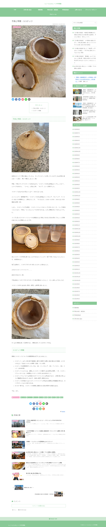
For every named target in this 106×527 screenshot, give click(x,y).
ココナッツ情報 (37, 110)
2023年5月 (77, 210)
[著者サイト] (34, 409)
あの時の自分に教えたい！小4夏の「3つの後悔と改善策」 (85, 67)
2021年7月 (77, 291)
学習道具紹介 (77, 315)
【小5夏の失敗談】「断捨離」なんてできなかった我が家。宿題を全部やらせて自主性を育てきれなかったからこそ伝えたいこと (85, 59)
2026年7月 (77, 133)
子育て (54, 397)
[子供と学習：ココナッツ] (19, 99)
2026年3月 (77, 144)
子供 (50, 397)
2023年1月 (77, 225)
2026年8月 (77, 129)
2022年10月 (77, 236)
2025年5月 (77, 169)
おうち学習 (23, 397)
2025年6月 (77, 166)
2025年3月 (77, 177)
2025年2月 (77, 181)
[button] (95, 22)
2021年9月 (77, 284)
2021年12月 (77, 273)
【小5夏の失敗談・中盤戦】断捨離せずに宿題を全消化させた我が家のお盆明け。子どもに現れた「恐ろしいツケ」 (85, 34)
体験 (46, 397)
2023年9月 (77, 199)
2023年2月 (77, 221)
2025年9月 (77, 155)
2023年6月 (77, 206)
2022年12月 (77, 228)
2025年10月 (77, 151)
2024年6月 (77, 184)
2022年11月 (77, 232)
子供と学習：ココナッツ (39, 108)
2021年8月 (77, 287)
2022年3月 (77, 262)
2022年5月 (77, 254)
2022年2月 (77, 265)
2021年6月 (77, 295)
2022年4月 (77, 258)
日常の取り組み (16, 397)
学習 (58, 397)
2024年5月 (77, 188)
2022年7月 (77, 247)
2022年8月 (77, 243)
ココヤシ (36, 397)
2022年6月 (77, 251)
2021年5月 (77, 298)
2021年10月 (77, 280)
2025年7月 (77, 162)
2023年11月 (77, 195)
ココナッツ (30, 397)
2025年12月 (77, 147)
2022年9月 (77, 239)
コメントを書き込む (38, 506)
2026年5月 (77, 136)
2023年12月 (77, 192)
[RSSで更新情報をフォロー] (43, 409)
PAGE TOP (53, 519)
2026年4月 (77, 140)
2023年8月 (77, 203)
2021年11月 (77, 276)
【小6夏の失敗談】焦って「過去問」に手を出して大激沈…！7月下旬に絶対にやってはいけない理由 (85, 50)
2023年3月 (77, 217)
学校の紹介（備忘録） (80, 311)
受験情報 (76, 307)
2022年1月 (77, 269)
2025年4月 (77, 173)
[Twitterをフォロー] (37, 409)
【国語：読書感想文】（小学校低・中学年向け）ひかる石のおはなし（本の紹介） (85, 79)
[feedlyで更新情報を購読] (40, 409)
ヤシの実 (41, 397)
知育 (62, 397)
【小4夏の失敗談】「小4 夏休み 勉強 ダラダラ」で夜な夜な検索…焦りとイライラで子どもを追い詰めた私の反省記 (85, 42)
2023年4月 (77, 214)
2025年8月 (77, 158)
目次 (36, 105)
